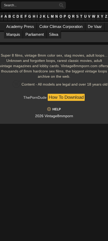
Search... (10, 5)
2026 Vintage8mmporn (54, 116)
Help (56, 109)
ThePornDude (35, 97)
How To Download (66, 97)
